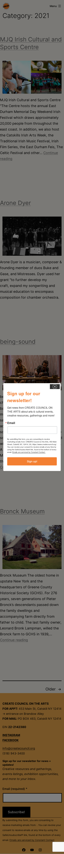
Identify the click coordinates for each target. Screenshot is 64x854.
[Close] (55, 386)
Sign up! (32, 461)
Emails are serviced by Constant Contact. (28, 452)
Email (11, 422)
